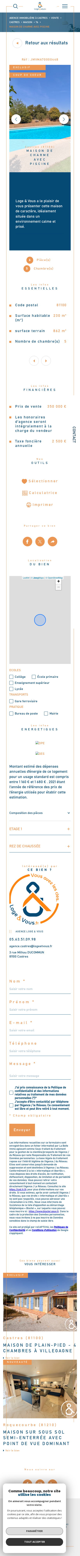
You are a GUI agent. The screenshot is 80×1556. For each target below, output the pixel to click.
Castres (14, 22)
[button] (64, 119)
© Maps (37, 577)
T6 (37, 22)
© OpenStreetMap (54, 577)
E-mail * (21, 1023)
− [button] (58, 587)
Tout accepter (34, 1541)
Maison (27, 22)
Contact (74, 434)
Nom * (17, 981)
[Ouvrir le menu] (65, 6)
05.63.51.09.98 (22, 939)
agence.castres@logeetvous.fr (30, 946)
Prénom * (22, 1002)
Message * (22, 1064)
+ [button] (58, 581)
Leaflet (26, 577)
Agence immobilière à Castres (28, 18)
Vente (55, 18)
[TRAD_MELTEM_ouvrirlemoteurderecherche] (15, 6)
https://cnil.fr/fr (18, 1189)
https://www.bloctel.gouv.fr (44, 1211)
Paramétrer (34, 1531)
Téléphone (23, 1043)
